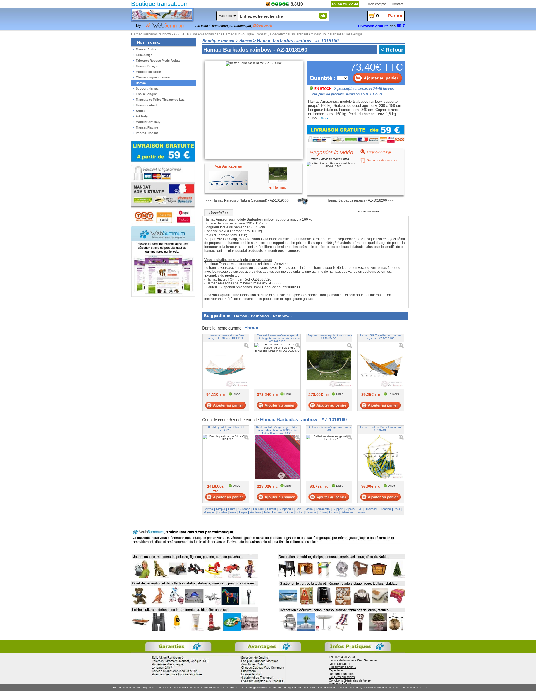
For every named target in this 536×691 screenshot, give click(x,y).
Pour (397, 509)
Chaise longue (146, 94)
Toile (267, 512)
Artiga (140, 110)
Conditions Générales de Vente (350, 680)
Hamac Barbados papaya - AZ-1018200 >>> (360, 200)
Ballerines (347, 512)
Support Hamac (147, 88)
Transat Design (147, 66)
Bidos (299, 512)
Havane (310, 512)
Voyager (209, 512)
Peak (232, 512)
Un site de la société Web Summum (353, 660)
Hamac (240, 316)
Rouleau (255, 512)
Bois (299, 509)
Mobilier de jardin (148, 71)
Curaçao (244, 509)
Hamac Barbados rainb (382, 160)
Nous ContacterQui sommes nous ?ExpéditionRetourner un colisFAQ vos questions (342, 670)
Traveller (371, 509)
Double (222, 512)
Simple (220, 509)
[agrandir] (374, 151)
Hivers (333, 512)
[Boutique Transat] (162, 14)
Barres (208, 509)
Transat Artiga (146, 49)
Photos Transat (147, 133)
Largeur (277, 512)
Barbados (260, 316)
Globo (309, 509)
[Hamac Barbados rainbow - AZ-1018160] (254, 62)
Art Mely (142, 116)
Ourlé (289, 512)
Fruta (231, 509)
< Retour (392, 50)
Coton (323, 512)
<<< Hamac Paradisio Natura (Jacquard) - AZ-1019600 (247, 200)
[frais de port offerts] (356, 130)
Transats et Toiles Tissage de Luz (160, 99)
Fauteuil (258, 509)
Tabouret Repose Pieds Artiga (158, 60)
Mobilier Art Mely (148, 122)
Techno (386, 509)
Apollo (350, 509)
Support (338, 509)
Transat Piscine (147, 127)
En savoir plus (412, 687)
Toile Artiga (144, 55)
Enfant (271, 509)
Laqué (243, 512)
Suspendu (286, 509)
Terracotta (323, 509)
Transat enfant (146, 105)
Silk (360, 509)
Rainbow (281, 316)
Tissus (360, 512)
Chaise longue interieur (153, 77)
